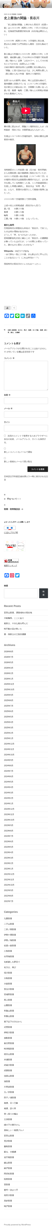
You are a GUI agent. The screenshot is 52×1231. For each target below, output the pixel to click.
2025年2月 (8, 733)
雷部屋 (7, 1184)
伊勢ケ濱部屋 (10, 935)
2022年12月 (9, 874)
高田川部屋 (9, 1195)
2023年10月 (9, 820)
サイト (7, 422)
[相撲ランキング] (11, 562)
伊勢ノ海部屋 (10, 940)
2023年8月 (8, 831)
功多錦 (19, 14)
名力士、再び (22, 330)
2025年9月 (8, 695)
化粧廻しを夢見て (12, 962)
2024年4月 (8, 787)
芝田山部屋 (9, 1135)
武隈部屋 (8, 1070)
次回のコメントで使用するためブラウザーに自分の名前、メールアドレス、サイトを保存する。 (26, 439)
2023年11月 (9, 814)
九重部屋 (8, 918)
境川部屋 (8, 973)
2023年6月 (8, 841)
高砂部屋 (8, 1201)
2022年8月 (8, 896)
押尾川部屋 (9, 1032)
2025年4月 (8, 722)
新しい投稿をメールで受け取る (18, 461)
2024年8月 (8, 765)
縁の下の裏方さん (12, 1125)
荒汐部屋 (8, 1141)
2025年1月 (8, 738)
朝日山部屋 (9, 1054)
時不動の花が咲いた (13, 629)
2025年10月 (9, 689)
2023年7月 (8, 836)
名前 (7, 395)
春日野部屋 (9, 1043)
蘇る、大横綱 (15, 332)
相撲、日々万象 (33, 330)
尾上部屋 (8, 1000)
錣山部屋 (8, 1163)
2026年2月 (8, 673)
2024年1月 (8, 803)
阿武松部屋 (9, 1173)
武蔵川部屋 (9, 1065)
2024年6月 (8, 776)
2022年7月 (8, 901)
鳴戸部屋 (8, 1206)
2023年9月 (8, 825)
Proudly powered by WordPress (17, 1225)
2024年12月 (9, 744)
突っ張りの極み (11, 1114)
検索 (6, 586)
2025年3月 (8, 727)
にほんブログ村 (11, 532)
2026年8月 (8, 651)
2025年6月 (8, 711)
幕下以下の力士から (13, 1021)
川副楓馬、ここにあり (14, 618)
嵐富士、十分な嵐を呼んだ (16, 623)
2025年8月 (8, 700)
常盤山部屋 (9, 1011)
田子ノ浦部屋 (10, 1097)
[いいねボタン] (7, 308)
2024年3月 (8, 792)
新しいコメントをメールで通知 (18, 452)
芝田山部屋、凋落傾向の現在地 (18, 612)
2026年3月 (8, 668)
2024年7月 (8, 771)
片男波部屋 (9, 1087)
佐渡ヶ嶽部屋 (12, 330)
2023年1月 (8, 869)
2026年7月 (8, 657)
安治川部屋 (9, 989)
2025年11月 (9, 684)
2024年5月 (8, 782)
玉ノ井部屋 (9, 1092)
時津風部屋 (9, 1049)
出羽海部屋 (9, 956)
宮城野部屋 (9, 994)
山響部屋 (8, 1005)
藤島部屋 (8, 1146)
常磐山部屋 (9, 1016)
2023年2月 (8, 863)
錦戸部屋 (8, 1168)
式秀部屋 (8, 1027)
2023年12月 (9, 809)
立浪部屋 (8, 1119)
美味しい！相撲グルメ (14, 1130)
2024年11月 (9, 749)
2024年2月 (8, 798)
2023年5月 (8, 847)
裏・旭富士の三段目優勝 (15, 634)
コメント (9, 358)
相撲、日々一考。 (17, 4)
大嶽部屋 (8, 983)
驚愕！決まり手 (11, 1190)
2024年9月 (8, 760)
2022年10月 (9, 885)
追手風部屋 (9, 1157)
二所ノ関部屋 (10, 929)
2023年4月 (8, 852)
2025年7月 (8, 706)
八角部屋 (8, 951)
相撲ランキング (10, 566)
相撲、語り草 (10, 1108)
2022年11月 (9, 879)
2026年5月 (8, 662)
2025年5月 (8, 717)
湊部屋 (7, 1081)
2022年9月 (8, 890)
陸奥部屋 (8, 1179)
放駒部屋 (8, 1038)
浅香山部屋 (9, 1076)
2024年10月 (9, 754)
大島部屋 (8, 978)
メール (8, 408)
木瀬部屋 (8, 1059)
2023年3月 (8, 858)
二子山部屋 (9, 924)
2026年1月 (8, 679)
